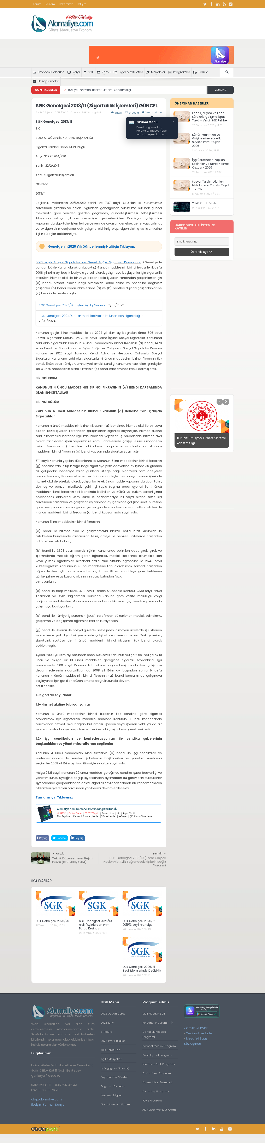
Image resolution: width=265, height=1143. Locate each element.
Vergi (76, 72)
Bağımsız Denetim (113, 1086)
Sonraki (157, 853)
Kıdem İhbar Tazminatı (157, 1082)
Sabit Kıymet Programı (157, 1055)
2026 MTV (107, 1023)
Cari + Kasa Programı (156, 1073)
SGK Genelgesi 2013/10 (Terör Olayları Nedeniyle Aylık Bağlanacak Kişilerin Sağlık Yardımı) (135, 861)
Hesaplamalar (48, 81)
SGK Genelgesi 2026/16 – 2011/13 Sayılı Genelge (140, 923)
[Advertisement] (202, 327)
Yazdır (118, 112)
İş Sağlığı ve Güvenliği (115, 1068)
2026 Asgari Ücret (113, 1014)
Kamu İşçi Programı (155, 1091)
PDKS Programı (152, 1101)
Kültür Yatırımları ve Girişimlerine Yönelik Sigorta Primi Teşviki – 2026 (207, 140)
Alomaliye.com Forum (115, 1104)
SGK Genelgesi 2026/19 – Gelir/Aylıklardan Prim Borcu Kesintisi (96, 924)
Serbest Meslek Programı (159, 1046)
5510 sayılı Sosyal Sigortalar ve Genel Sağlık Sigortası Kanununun (88, 262)
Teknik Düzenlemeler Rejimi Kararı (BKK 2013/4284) (72, 860)
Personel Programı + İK (157, 1023)
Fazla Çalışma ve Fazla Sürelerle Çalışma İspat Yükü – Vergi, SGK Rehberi (210, 116)
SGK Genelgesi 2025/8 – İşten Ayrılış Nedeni (72, 305)
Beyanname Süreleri (114, 1077)
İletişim (81, 4)
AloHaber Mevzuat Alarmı (159, 1110)
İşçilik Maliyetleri (111, 1059)
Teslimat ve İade (199, 1033)
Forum (37, 4)
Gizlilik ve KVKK (197, 1028)
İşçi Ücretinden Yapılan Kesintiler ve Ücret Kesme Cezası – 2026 (210, 163)
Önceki (60, 853)
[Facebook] (211, 4)
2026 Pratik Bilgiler (205, 203)
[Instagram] (231, 4)
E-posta (134, 112)
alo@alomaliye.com (46, 1099)
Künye (60, 1104)
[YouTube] (224, 4)
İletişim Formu (42, 1104)
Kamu (106, 72)
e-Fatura (106, 1032)
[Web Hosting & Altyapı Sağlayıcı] (45, 1129)
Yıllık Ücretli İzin (110, 1050)
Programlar (181, 72)
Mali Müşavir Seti (153, 1014)
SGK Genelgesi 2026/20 (52, 921)
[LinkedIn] (218, 4)
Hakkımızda (66, 4)
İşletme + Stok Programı (158, 1064)
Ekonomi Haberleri (51, 72)
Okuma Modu (153, 112)
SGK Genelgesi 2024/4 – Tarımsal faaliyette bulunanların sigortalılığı (90, 316)
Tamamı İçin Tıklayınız (54, 797)
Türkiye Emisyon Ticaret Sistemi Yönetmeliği (99, 87)
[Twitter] (205, 4)
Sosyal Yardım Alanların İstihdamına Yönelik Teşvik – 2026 (211, 185)
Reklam (50, 4)
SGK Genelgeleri (91, 112)
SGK (91, 72)
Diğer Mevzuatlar (131, 72)
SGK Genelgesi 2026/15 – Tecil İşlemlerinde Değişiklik (142, 969)
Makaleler (158, 72)
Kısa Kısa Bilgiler (111, 1095)
